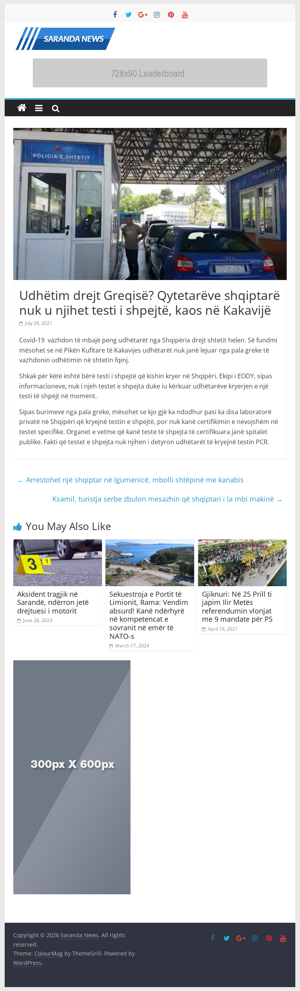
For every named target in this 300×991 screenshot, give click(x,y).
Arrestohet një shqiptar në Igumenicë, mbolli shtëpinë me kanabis (130, 479)
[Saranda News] (21, 108)
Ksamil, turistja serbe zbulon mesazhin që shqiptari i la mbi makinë (167, 498)
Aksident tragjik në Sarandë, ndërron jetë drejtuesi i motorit (53, 602)
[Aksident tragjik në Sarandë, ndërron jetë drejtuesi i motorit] (57, 544)
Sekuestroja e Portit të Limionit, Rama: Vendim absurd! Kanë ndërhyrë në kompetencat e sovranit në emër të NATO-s (148, 615)
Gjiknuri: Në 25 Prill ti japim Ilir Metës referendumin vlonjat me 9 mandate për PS (237, 606)
